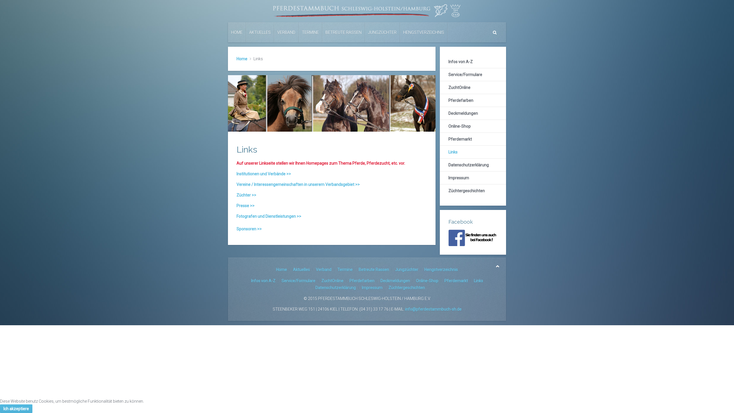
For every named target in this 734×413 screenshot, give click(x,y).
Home (237, 32)
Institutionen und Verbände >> (264, 174)
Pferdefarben (460, 100)
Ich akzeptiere (16, 408)
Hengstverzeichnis (423, 32)
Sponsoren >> (249, 229)
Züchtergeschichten (466, 190)
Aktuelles (260, 32)
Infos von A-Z (460, 61)
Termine (310, 32)
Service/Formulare (465, 74)
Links (453, 152)
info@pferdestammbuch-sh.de (433, 309)
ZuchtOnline (459, 87)
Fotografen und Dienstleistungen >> (269, 216)
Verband (286, 32)
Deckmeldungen (463, 113)
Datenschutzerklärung (468, 165)
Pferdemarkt (460, 139)
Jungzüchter (382, 32)
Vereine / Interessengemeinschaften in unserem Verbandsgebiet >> (298, 184)
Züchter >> (246, 195)
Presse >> (246, 205)
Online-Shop (459, 126)
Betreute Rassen (343, 32)
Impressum (458, 178)
